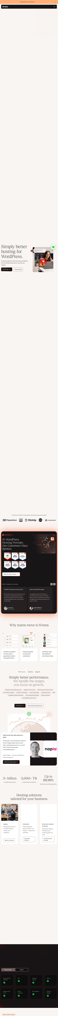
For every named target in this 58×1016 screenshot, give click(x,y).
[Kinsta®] (5, 6)
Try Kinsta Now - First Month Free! (27, 2)
